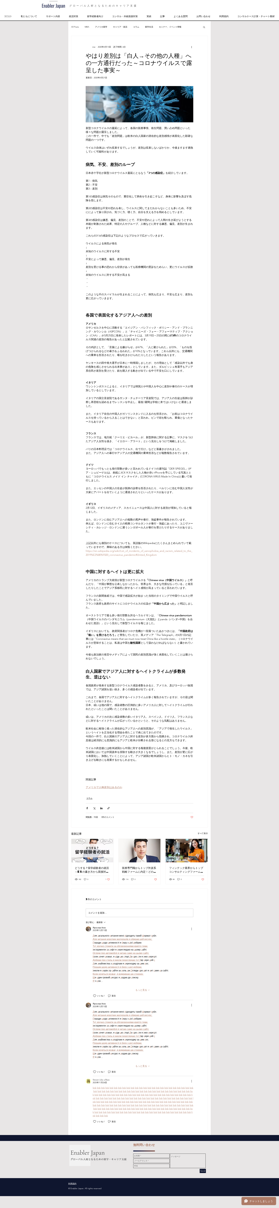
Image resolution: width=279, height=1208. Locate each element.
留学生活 (149, 27)
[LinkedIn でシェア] (101, 808)
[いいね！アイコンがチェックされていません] (94, 996)
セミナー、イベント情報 (170, 27)
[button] (204, 27)
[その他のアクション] (191, 47)
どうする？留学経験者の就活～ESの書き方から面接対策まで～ (92, 870)
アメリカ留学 (101, 27)
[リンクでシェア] (108, 808)
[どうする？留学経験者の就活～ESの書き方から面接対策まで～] (92, 850)
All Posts (75, 27)
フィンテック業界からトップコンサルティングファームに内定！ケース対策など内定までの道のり (186, 870)
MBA (87, 27)
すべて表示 (203, 833)
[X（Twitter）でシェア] (94, 808)
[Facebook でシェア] (87, 808)
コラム (136, 27)
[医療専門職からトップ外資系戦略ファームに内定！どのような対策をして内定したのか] (140, 850)
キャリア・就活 (120, 27)
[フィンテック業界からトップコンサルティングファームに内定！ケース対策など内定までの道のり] (187, 850)
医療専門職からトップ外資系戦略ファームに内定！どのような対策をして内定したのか (139, 870)
